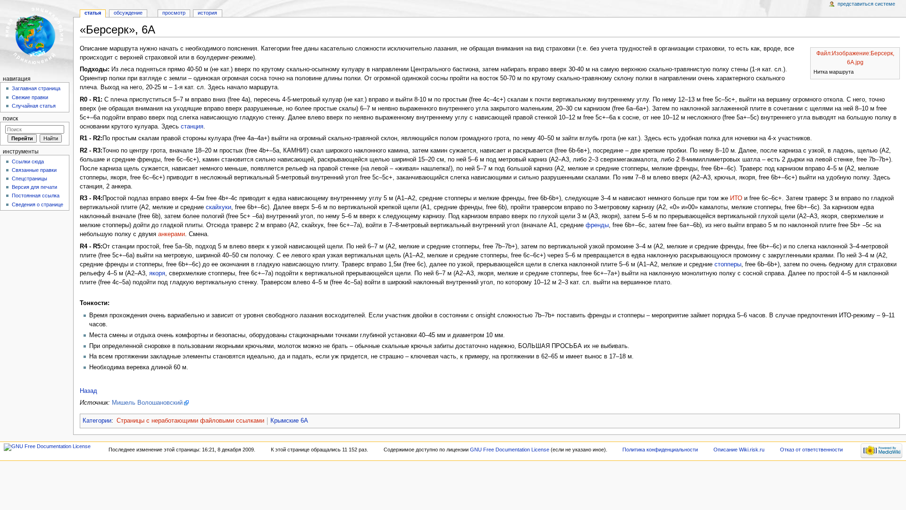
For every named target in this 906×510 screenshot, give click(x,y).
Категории (97, 420)
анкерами (171, 234)
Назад (88, 391)
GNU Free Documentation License (509, 449)
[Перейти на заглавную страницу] (36, 36)
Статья (92, 13)
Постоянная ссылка (35, 195)
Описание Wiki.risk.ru (738, 449)
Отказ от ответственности (811, 449)
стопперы (727, 264)
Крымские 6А (289, 420)
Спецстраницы (29, 178)
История (207, 13)
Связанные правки (34, 170)
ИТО (736, 198)
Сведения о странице (37, 204)
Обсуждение (128, 13)
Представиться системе (866, 4)
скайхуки (218, 207)
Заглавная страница (36, 88)
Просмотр (173, 13)
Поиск (10, 118)
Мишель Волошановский (147, 403)
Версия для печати (34, 187)
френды (597, 225)
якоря (157, 273)
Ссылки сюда (28, 161)
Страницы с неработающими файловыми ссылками (190, 420)
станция (192, 126)
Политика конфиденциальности (660, 449)
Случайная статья (34, 106)
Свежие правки (30, 97)
